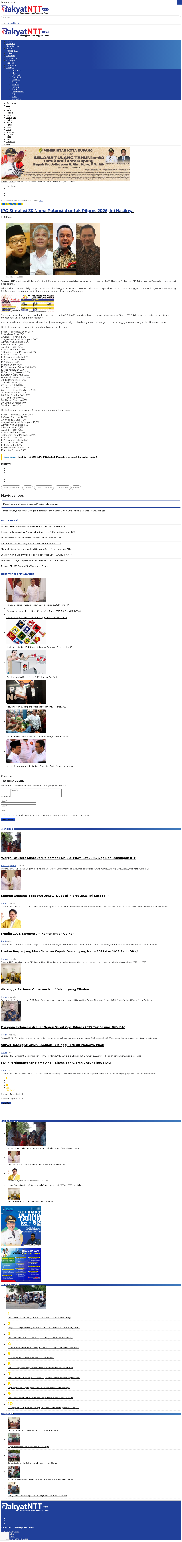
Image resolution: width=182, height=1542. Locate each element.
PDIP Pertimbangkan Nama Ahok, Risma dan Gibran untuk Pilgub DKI (56, 1063)
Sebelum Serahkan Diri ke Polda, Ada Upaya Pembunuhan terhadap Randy (40, 1398)
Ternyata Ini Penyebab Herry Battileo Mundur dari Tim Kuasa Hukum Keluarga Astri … (44, 1327)
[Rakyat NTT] (25, 9)
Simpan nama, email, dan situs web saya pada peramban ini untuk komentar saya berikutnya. (47, 815)
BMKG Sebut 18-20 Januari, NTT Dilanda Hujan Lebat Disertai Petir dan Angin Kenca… (44, 1378)
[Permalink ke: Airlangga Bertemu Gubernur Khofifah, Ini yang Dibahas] (11, 973)
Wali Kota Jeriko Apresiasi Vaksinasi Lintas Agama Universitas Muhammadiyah (41, 1479)
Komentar (6, 797)
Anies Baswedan (11, 487)
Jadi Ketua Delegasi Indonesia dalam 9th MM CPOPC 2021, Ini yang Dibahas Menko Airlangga (54, 511)
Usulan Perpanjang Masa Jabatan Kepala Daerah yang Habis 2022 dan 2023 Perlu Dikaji (69, 951)
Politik (9, 217)
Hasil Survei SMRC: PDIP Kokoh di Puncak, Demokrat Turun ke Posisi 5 (39, 647)
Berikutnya (11, 1090)
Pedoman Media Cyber (17, 1539)
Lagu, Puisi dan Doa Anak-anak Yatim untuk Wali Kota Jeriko (33, 1430)
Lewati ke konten (9, 2)
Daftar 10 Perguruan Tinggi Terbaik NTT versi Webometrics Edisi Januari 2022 (40, 1368)
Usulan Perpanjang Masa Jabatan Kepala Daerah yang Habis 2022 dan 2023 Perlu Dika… (45, 1185)
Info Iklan (10, 1536)
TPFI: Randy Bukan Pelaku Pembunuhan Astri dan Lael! (31, 1358)
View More (6, 1103)
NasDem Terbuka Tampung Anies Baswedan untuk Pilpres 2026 (31, 543)
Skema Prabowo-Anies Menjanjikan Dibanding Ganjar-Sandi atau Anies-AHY (36, 549)
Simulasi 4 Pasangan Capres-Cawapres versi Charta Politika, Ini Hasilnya (34, 560)
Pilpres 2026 (63, 487)
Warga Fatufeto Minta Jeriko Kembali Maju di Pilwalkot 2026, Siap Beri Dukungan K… (44, 1148)
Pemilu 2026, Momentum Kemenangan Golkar (37, 933)
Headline (5, 865)
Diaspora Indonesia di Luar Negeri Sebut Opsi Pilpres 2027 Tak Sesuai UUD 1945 (38, 532)
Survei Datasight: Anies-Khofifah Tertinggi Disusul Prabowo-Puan (31, 538)
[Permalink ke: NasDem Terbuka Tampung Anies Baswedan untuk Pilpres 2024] (26, 692)
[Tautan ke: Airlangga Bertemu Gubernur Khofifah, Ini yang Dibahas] (14, 1194)
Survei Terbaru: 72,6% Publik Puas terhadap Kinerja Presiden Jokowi (37, 736)
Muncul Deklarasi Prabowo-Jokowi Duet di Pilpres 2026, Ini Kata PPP (33, 526)
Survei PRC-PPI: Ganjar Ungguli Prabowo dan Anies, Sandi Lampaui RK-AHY (36, 555)
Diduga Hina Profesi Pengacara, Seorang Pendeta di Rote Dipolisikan (37, 1495)
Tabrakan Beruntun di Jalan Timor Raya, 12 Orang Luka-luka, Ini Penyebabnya (40, 1337)
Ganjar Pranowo (44, 487)
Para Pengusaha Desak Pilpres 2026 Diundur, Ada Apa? (32, 677)
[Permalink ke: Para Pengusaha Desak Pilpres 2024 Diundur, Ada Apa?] (26, 662)
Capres (27, 487)
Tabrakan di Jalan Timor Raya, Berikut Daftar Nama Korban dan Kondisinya (39, 1317)
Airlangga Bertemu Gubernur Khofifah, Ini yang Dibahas (45, 989)
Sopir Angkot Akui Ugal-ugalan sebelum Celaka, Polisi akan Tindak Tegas (39, 1388)
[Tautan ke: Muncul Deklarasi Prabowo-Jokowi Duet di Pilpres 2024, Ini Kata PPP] (14, 1157)
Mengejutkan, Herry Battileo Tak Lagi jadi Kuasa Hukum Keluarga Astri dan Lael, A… (43, 1408)
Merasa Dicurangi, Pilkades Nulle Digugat (30, 504)
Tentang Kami (12, 1532)
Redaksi (10, 1534)
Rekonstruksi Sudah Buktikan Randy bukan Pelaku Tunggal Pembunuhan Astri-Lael (43, 1347)
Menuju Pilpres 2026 (12, 204)
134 (7, 1087)
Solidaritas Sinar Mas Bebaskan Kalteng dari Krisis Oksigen (33, 1463)
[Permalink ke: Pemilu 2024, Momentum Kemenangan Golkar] (11, 917)
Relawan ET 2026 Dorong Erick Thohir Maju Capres (24, 566)
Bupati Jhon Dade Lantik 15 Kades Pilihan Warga (28, 1447)
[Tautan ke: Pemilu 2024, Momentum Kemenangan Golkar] (14, 1173)
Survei (76, 487)
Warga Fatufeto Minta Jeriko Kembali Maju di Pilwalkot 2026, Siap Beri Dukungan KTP (68, 858)
